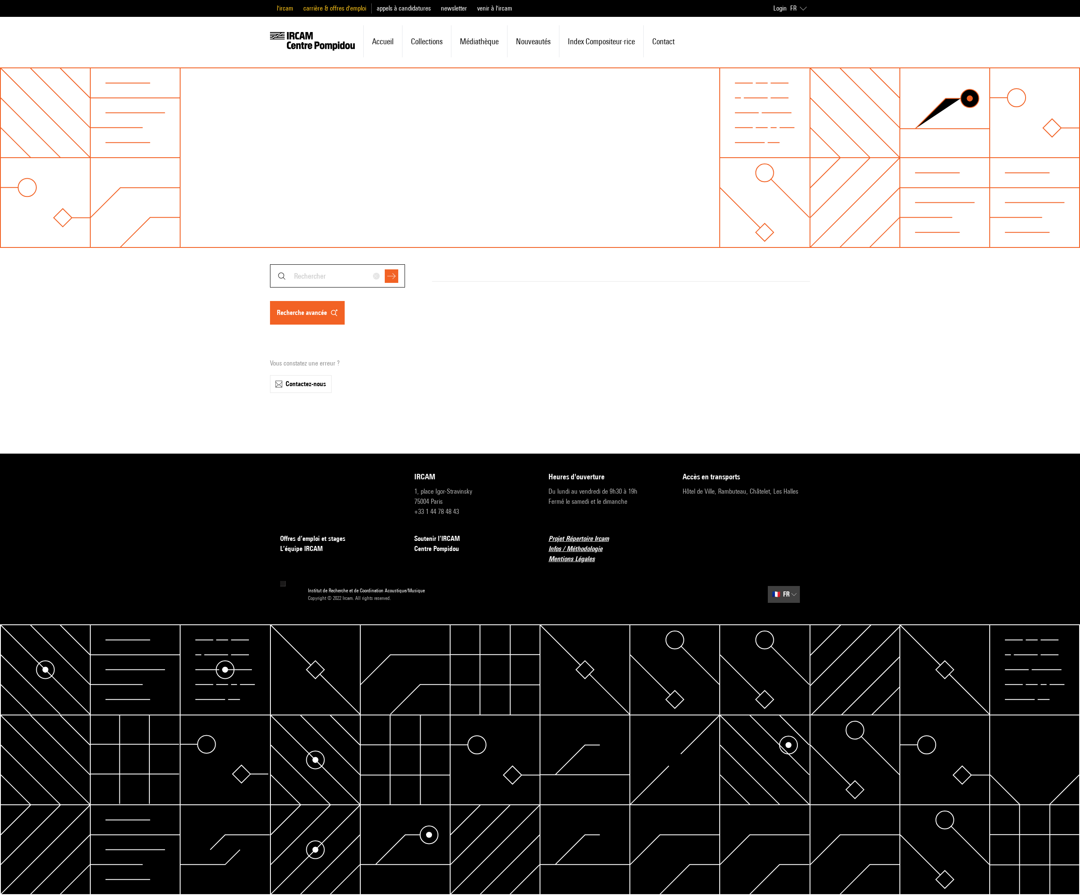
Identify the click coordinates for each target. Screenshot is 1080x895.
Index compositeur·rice (601, 41)
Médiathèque (479, 41)
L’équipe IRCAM (301, 549)
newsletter (454, 8)
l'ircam (285, 8)
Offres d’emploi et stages (313, 539)
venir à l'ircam (494, 8)
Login (780, 8)
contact (663, 41)
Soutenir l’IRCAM (437, 539)
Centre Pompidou (436, 549)
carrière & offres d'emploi (334, 8)
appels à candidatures (404, 8)
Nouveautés (533, 41)
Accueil (383, 41)
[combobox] (337, 276)
